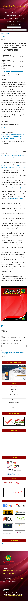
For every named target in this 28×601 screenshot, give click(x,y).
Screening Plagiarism (11, 15)
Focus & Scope (14, 386)
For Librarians (5, 548)
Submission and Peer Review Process (14, 12)
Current (22, 18)
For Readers (4, 543)
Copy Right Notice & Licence (14, 407)
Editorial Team (14, 389)
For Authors (4, 546)
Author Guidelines (14, 394)
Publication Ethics (14, 397)
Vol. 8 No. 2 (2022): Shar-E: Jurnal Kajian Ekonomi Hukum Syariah (13, 35)
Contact (20, 15)
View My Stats (17, 474)
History (16, 18)
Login (24, 1)
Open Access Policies (14, 402)
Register (20, 1)
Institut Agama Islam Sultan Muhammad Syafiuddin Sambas (13, 579)
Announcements (12, 24)
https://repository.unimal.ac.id (8, 127)
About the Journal (17, 21)
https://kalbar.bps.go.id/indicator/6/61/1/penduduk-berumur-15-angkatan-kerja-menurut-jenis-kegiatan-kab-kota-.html (13, 157)
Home (2, 33)
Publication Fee (14, 399)
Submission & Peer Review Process (14, 405)
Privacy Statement (8, 18)
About (19, 24)
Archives (9, 21)
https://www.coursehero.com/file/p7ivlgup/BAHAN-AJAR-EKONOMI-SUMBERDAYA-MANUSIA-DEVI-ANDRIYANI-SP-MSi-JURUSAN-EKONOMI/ (13, 136)
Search (14, 29)
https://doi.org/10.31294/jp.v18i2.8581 (17, 188)
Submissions (13, 10)
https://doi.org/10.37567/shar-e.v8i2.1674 (13, 71)
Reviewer (14, 391)
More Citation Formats (7, 346)
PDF (4, 325)
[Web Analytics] (10, 474)
